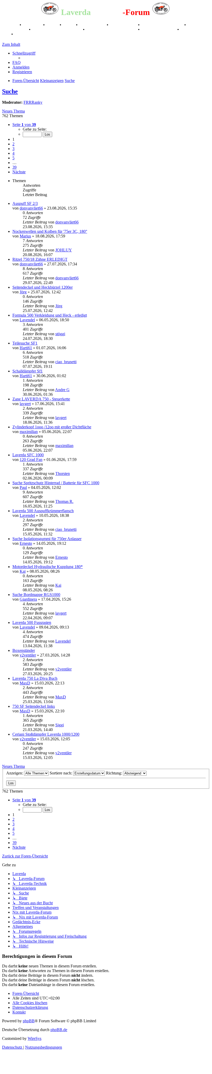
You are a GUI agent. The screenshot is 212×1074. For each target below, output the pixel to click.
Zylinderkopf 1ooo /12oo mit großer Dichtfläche (51, 427)
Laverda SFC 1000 (28, 455)
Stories (53, 25)
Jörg (23, 292)
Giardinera (28, 599)
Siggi (59, 725)
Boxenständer (23, 650)
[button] (24, 124)
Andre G (62, 389)
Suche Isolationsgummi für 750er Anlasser (46, 538)
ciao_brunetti (66, 362)
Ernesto (26, 543)
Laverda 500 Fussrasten (31, 622)
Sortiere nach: (61, 773)
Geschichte (32, 25)
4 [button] (13, 153)
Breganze (10, 25)
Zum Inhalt (11, 44)
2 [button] (13, 144)
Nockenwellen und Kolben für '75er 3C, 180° (49, 231)
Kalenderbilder (123, 25)
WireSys (34, 1038)
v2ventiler (28, 655)
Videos (69, 25)
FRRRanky (33, 102)
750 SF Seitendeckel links (33, 706)
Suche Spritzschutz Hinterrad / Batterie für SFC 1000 (55, 483)
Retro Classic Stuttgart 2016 (57, 29)
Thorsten (62, 473)
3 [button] (13, 148)
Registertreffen (93, 25)
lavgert (25, 403)
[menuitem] (16, 62)
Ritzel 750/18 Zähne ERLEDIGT (39, 259)
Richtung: (114, 773)
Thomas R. (64, 501)
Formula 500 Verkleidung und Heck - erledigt (49, 315)
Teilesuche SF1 (24, 343)
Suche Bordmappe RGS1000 (36, 594)
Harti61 (26, 348)
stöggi (60, 334)
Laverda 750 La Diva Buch (34, 678)
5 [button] (13, 158)
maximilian (29, 431)
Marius (25, 236)
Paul (23, 487)
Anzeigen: (15, 773)
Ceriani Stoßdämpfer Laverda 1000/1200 (45, 734)
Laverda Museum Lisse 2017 (112, 29)
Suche (10, 91)
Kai (23, 571)
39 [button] (14, 167)
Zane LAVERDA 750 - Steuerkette (41, 399)
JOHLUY (63, 250)
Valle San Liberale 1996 (162, 25)
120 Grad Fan (31, 459)
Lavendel (27, 320)
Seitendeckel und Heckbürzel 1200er (42, 287)
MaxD (25, 683)
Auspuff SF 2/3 (25, 203)
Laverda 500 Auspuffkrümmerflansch (43, 511)
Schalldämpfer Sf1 (27, 371)
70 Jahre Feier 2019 (159, 29)
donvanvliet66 (31, 208)
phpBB (29, 1021)
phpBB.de (58, 1029)
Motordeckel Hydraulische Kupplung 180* (47, 566)
